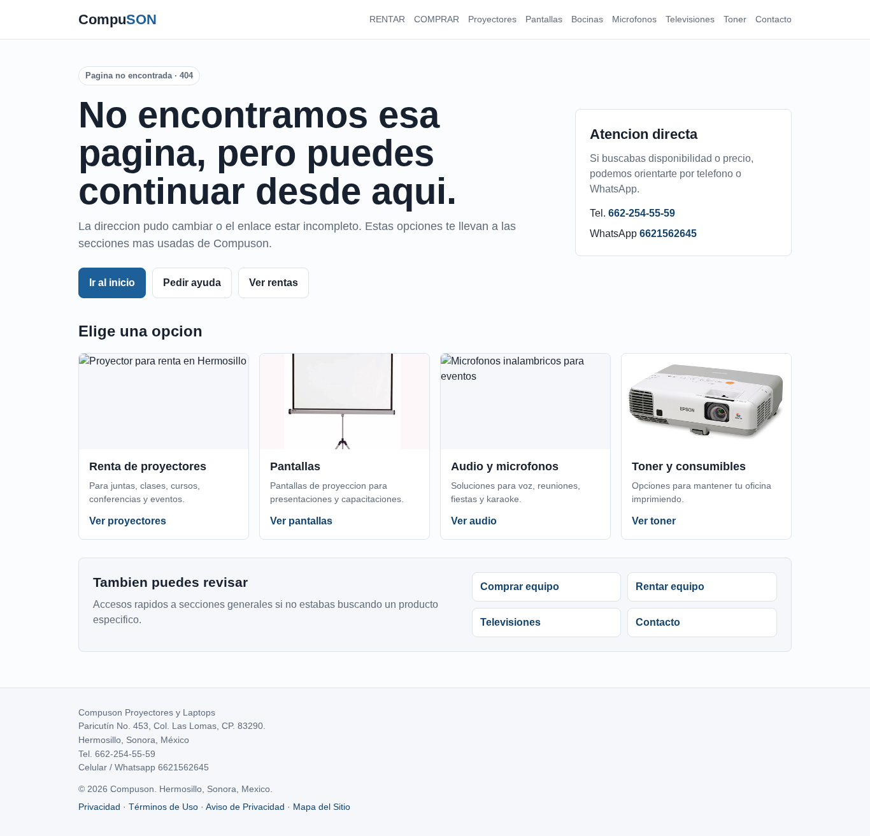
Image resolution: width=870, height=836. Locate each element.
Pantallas (543, 19)
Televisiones (690, 19)
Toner (735, 19)
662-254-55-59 (641, 213)
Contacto (773, 19)
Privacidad (99, 807)
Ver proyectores (127, 520)
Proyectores (492, 19)
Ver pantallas (301, 520)
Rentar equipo (670, 586)
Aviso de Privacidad (245, 807)
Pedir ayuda (192, 282)
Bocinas (587, 19)
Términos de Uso (163, 807)
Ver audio (474, 520)
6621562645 (668, 233)
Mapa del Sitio (321, 807)
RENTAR (387, 19)
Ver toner (654, 520)
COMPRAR (436, 19)
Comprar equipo (519, 586)
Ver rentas (273, 282)
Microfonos (634, 19)
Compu (117, 19)
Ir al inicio (112, 282)
